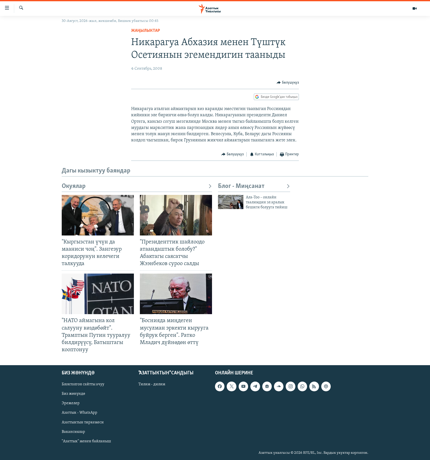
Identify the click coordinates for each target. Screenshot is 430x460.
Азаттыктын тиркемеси (83, 422)
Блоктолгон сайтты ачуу (83, 384)
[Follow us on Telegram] (255, 386)
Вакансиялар (73, 432)
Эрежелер (71, 403)
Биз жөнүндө (73, 394)
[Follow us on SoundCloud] (278, 386)
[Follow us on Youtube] (243, 386)
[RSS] (314, 386)
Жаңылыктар (145, 31)
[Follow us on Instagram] (290, 386)
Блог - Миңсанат (241, 186)
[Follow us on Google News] (267, 386)
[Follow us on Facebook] (219, 386)
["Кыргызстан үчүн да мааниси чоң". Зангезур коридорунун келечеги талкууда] (98, 215)
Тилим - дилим (151, 384)
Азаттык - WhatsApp (79, 413)
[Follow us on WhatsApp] (302, 386)
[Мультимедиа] (414, 8)
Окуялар (74, 186)
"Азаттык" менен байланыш (86, 441)
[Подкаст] (326, 386)
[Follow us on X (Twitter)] (231, 386)
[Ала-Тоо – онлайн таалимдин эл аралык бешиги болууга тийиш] (230, 202)
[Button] (288, 82)
